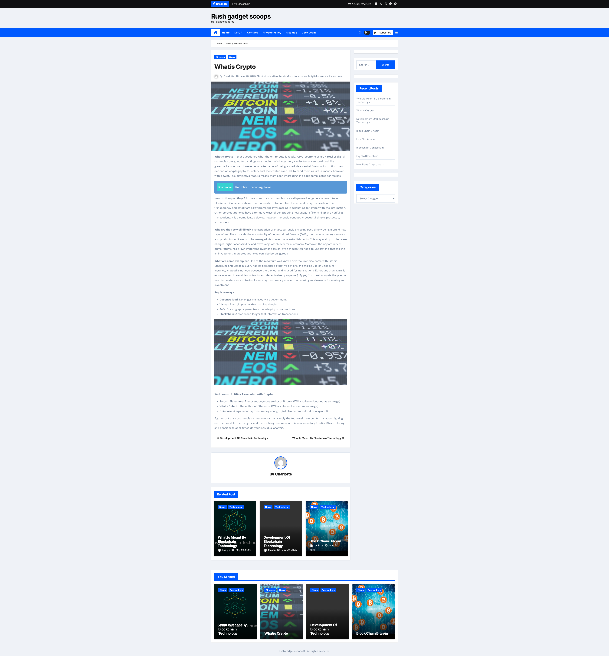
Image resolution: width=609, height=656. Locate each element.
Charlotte (229, 76)
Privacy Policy (272, 32)
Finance (220, 57)
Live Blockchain (365, 139)
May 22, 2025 (289, 550)
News (232, 57)
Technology (235, 507)
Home (226, 32)
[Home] (215, 32)
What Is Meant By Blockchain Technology (232, 541)
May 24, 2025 (243, 550)
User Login (309, 32)
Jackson (319, 545)
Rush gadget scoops (241, 16)
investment (337, 76)
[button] (396, 32)
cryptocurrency (298, 76)
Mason (272, 550)
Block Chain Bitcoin (325, 541)
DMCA (238, 32)
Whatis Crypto (365, 110)
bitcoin (267, 76)
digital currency (319, 76)
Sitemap (291, 32)
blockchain (280, 76)
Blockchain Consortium (370, 147)
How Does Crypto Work (370, 164)
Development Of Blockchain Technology (277, 541)
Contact (252, 32)
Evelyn (226, 550)
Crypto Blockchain (367, 156)
